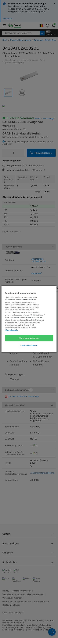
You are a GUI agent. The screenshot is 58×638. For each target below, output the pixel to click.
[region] (29, 319)
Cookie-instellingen (29, 345)
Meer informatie (12, 330)
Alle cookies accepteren (29, 338)
